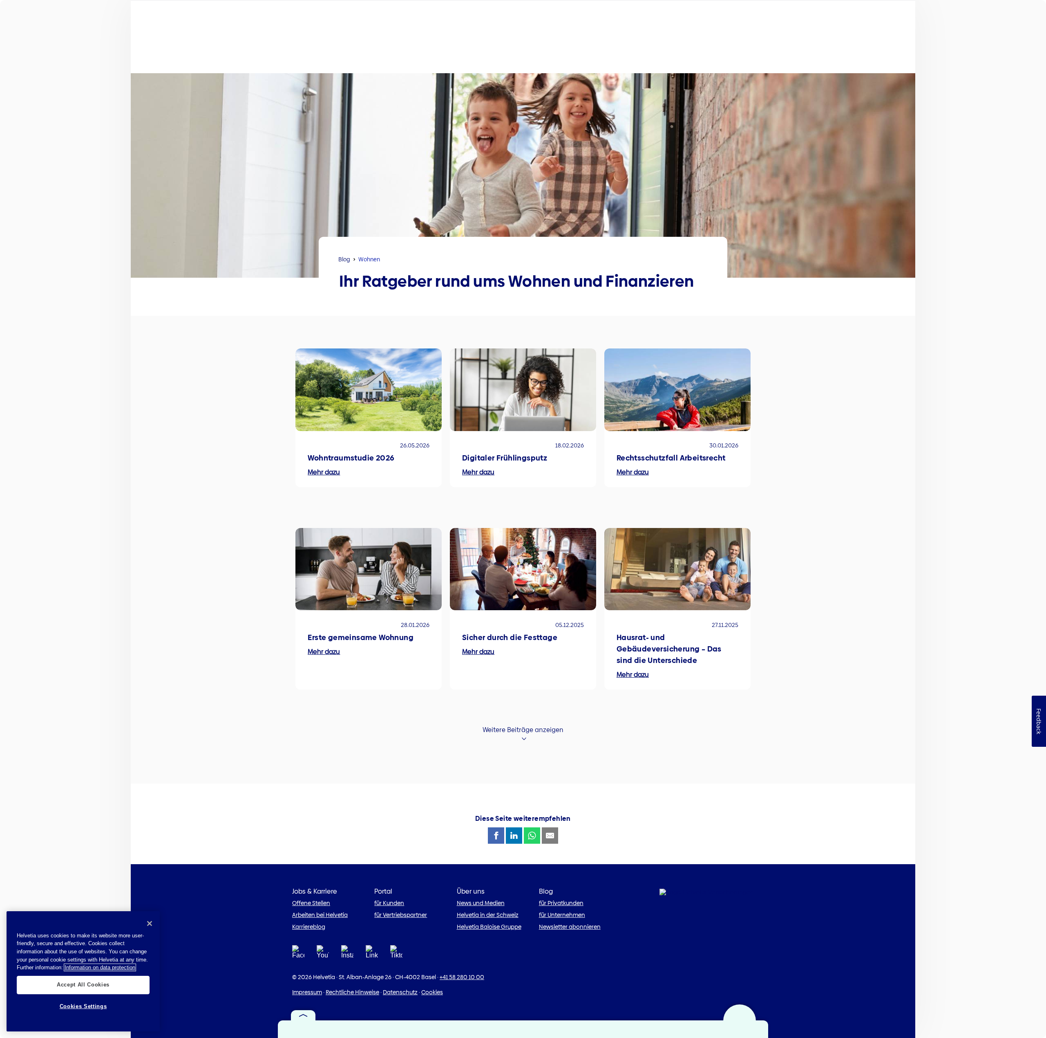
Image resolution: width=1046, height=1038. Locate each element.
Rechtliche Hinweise (352, 992)
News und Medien (481, 903)
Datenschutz (400, 992)
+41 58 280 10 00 (462, 977)
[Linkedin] (372, 954)
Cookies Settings (83, 1006)
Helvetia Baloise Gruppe (489, 927)
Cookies (432, 992)
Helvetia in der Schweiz (488, 915)
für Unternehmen (562, 915)
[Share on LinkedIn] (514, 835)
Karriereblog (308, 927)
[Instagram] (347, 954)
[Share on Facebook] (496, 835)
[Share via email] (550, 835)
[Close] (150, 923)
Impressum (307, 992)
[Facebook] (298, 954)
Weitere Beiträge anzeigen (523, 730)
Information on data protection (100, 967)
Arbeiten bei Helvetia (320, 915)
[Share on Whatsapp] (532, 835)
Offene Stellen (311, 903)
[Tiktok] (396, 954)
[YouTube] (323, 954)
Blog (344, 259)
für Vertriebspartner (400, 915)
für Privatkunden (561, 903)
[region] (83, 971)
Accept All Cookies (83, 985)
